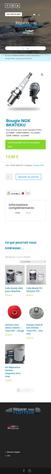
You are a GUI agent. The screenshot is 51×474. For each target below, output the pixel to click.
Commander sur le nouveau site (24, 144)
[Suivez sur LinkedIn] (18, 6)
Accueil (8, 56)
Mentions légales (13, 452)
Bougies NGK (10, 58)
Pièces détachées (32, 56)
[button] (42, 75)
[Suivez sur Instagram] (12, 6)
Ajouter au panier (28, 176)
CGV (8, 456)
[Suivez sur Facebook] (7, 6)
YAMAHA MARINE (18, 56)
